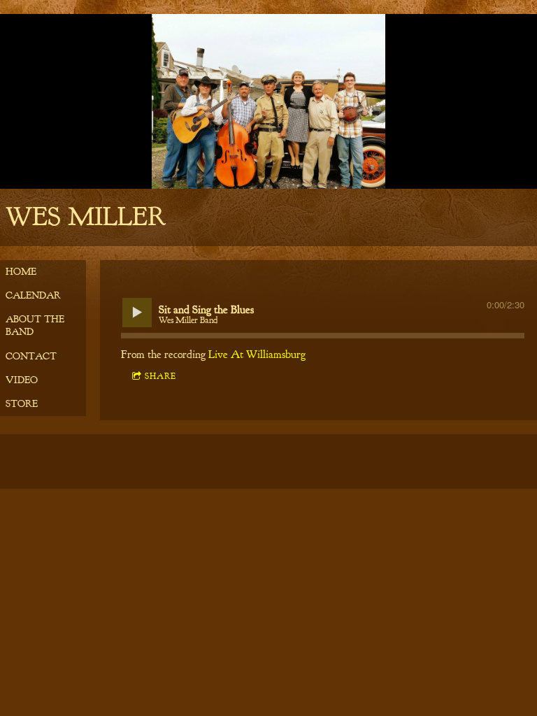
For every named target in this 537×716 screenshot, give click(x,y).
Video (22, 380)
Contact (31, 356)
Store (22, 404)
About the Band (35, 325)
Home (21, 272)
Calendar (33, 295)
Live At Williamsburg (257, 354)
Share (160, 376)
